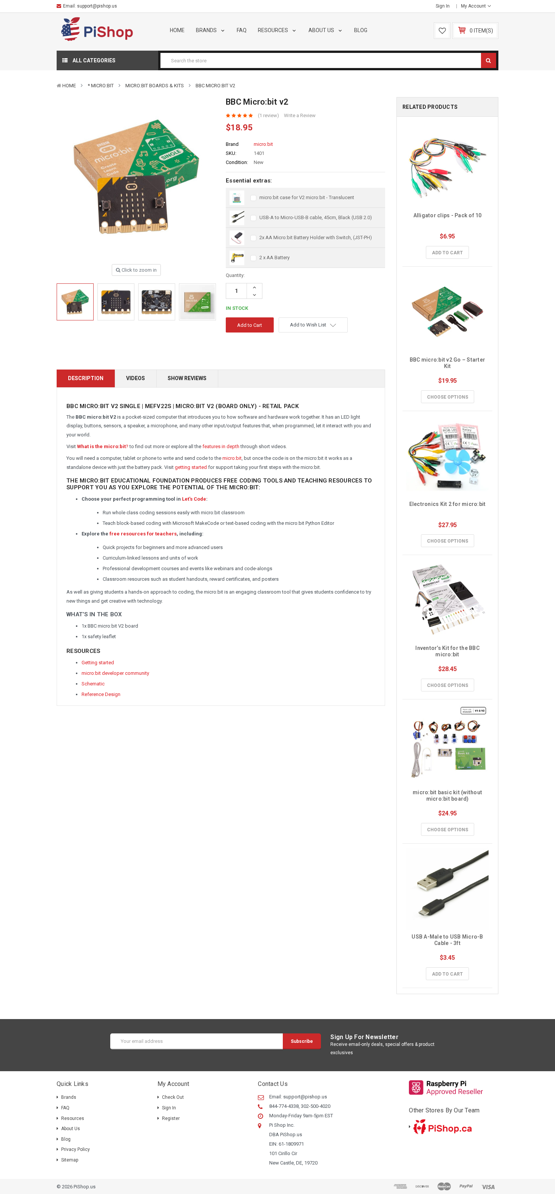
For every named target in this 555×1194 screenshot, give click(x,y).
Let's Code (194, 499)
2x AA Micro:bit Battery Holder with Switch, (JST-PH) (315, 237)
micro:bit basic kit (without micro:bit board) (448, 795)
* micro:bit (101, 85)
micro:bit (232, 458)
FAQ (242, 30)
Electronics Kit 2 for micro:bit (447, 504)
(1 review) (268, 115)
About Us (321, 30)
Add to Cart (447, 252)
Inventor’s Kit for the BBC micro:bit (448, 651)
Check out (173, 1097)
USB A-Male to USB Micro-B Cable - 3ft (448, 940)
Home (177, 30)
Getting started (98, 662)
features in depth (220, 446)
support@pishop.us (97, 6)
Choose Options (447, 397)
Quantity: (235, 275)
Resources (273, 30)
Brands (207, 30)
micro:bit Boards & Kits (154, 85)
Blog (360, 30)
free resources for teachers (143, 534)
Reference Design (101, 694)
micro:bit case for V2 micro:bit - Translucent (306, 197)
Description (85, 378)
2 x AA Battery (274, 257)
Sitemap (69, 1160)
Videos (135, 378)
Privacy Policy (75, 1149)
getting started (191, 467)
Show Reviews (187, 378)
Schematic (93, 684)
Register (171, 1118)
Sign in (443, 6)
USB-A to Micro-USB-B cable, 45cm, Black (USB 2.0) (315, 217)
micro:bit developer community (115, 673)
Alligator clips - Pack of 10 (447, 215)
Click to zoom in (138, 270)
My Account (474, 6)
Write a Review (300, 115)
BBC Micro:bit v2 (215, 85)
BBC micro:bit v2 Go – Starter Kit (448, 363)
